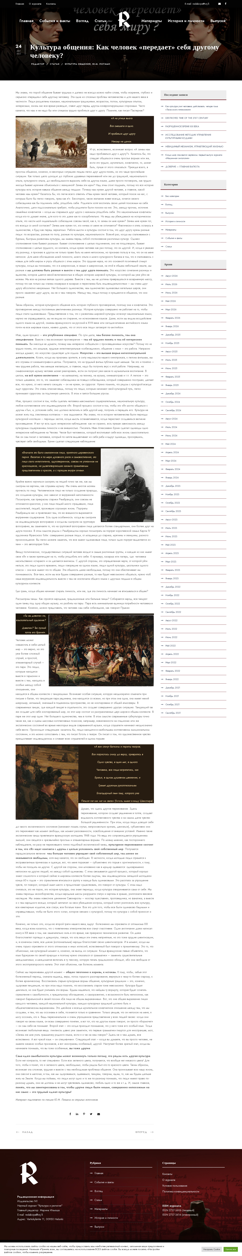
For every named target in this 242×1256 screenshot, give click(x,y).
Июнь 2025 (171, 368)
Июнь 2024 (171, 435)
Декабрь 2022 (172, 586)
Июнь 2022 (171, 637)
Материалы (151, 21)
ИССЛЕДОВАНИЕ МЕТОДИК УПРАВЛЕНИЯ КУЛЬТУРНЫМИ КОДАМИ (188, 136)
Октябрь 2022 (172, 603)
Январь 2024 (172, 477)
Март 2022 (170, 662)
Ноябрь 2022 (172, 595)
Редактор (37, 64)
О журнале (35, 4)
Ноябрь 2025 (172, 343)
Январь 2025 (172, 385)
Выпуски (218, 21)
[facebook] (225, 4)
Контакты (51, 4)
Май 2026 (170, 301)
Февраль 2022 (172, 670)
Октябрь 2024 (172, 402)
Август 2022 (171, 620)
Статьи (101, 21)
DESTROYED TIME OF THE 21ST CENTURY (186, 118)
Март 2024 (170, 460)
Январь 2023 (172, 578)
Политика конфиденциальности (180, 1191)
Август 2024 (171, 418)
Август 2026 (171, 275)
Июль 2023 (171, 528)
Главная (20, 4)
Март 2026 (170, 309)
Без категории (172, 196)
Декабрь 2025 (172, 334)
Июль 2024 (171, 427)
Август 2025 (171, 351)
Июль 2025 (171, 360)
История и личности (186, 21)
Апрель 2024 (172, 452)
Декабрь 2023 (172, 486)
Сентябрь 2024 (173, 410)
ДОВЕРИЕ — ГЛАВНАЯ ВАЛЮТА (182, 166)
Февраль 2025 (172, 376)
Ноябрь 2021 (172, 696)
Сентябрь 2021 (173, 713)
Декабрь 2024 (172, 393)
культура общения (78, 64)
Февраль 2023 (172, 570)
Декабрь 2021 (172, 687)
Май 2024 (170, 444)
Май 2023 (170, 544)
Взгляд (82, 21)
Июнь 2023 (171, 536)
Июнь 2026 (171, 292)
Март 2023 (170, 561)
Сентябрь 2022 (173, 612)
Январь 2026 (172, 326)
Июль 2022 (171, 628)
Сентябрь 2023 (173, 511)
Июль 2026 (171, 284)
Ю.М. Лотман (101, 64)
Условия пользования (174, 1186)
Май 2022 (170, 645)
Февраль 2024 (172, 469)
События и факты (54, 21)
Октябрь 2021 (172, 704)
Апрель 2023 (172, 553)
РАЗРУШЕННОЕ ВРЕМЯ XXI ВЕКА (182, 126)
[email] (219, 4)
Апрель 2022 (172, 654)
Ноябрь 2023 (172, 494)
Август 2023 (171, 519)
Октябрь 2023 (172, 502)
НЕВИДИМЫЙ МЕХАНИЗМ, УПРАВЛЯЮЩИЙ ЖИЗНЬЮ (194, 146)
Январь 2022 (172, 679)
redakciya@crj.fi (34, 1215)
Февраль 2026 (172, 318)
